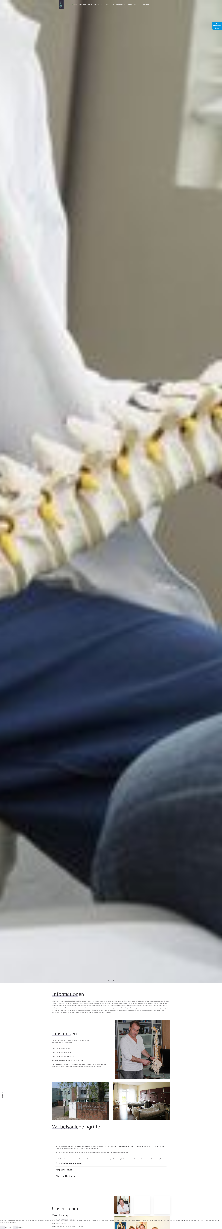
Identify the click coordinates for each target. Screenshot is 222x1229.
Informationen (85, 4)
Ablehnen (19, 1227)
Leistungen (99, 4)
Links (130, 4)
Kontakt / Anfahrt (142, 4)
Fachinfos (120, 4)
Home (74, 4)
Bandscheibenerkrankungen (69, 1163)
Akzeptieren (6, 1227)
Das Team (110, 4)
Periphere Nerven (64, 1169)
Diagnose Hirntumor (65, 1176)
